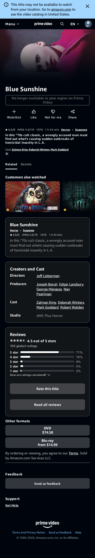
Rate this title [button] (47, 388)
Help (78, 532)
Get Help (12, 505)
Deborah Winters (39, 149)
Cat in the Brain (32, 196)
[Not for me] (53, 111)
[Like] (34, 111)
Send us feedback (60, 532)
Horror (65, 129)
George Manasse (49, 289)
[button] (30, 375)
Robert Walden (72, 307)
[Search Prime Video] (62, 24)
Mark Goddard (59, 149)
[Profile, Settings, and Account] (88, 24)
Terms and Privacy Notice (28, 532)
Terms (73, 453)
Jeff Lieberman (47, 276)
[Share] (72, 111)
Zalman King (20, 149)
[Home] (43, 24)
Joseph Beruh (46, 284)
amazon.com (61, 9)
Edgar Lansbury (71, 284)
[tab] (11, 164)
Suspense (81, 129)
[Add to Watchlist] (14, 111)
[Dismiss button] (87, 6)
